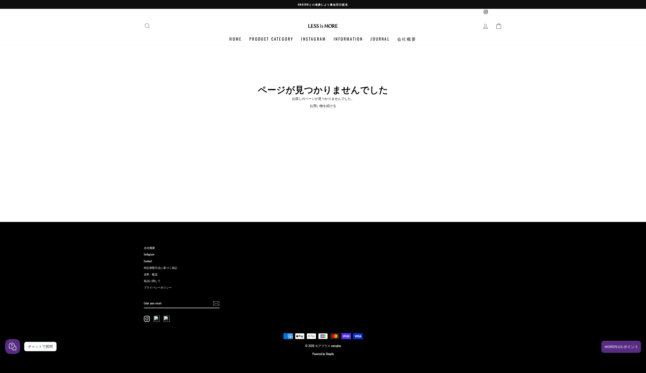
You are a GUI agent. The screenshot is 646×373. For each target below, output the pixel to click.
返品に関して (152, 281)
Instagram (149, 254)
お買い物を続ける (323, 105)
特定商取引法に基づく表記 (160, 268)
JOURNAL (379, 39)
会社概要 (407, 39)
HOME (235, 39)
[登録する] (216, 303)
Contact (148, 261)
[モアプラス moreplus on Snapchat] (157, 319)
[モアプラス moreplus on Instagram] (147, 319)
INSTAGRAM (313, 39)
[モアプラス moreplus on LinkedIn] (167, 319)
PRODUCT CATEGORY (271, 39)
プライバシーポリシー (158, 287)
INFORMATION (348, 39)
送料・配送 (151, 274)
